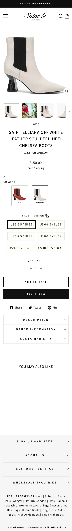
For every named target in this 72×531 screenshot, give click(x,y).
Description (36, 320)
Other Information (36, 329)
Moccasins (10, 505)
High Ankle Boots (29, 515)
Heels (39, 496)
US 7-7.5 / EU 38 (21, 236)
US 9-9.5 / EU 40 (19, 248)
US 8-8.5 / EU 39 (50, 236)
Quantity (36, 260)
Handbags (13, 510)
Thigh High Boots (53, 515)
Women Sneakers (30, 505)
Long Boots (48, 510)
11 (23, 405)
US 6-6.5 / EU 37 (50, 224)
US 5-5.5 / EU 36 (21, 224)
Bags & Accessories (55, 505)
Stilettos (50, 496)
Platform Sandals (35, 501)
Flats (52, 501)
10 (19, 405)
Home (35, 124)
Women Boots (30, 510)
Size (33, 215)
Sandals (62, 501)
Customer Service (35, 469)
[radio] (19, 195)
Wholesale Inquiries (35, 483)
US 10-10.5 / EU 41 (50, 248)
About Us (35, 455)
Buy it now (36, 294)
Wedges (17, 501)
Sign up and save (35, 442)
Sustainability (36, 339)
